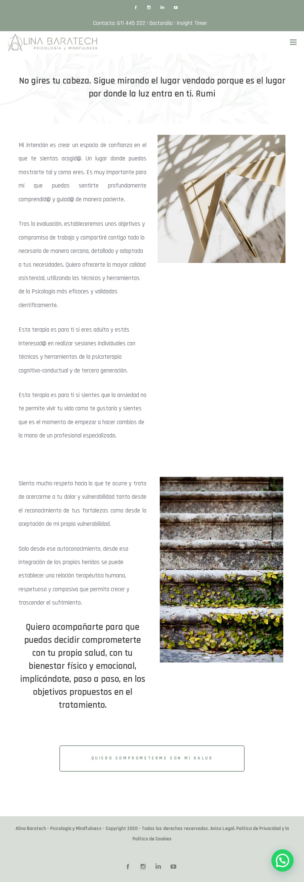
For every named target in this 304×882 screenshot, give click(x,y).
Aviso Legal (222, 828)
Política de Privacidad (258, 828)
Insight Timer (192, 23)
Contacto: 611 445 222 (119, 23)
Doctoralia (161, 23)
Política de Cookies (152, 839)
